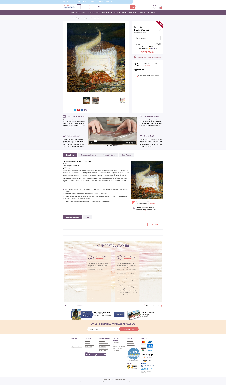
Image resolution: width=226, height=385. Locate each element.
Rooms (84, 12)
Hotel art (102, 341)
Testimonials (116, 350)
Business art (102, 347)
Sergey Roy (69, 163)
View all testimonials (152, 306)
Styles (97, 12)
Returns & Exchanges (119, 346)
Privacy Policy (107, 379)
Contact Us (116, 342)
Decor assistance (118, 348)
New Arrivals (133, 12)
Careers (87, 343)
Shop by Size (79, 18)
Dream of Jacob (97, 18)
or (152, 48)
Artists (72, 12)
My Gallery (130, 341)
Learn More (147, 65)
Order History (131, 345)
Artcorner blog (89, 345)
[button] (148, 275)
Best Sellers (114, 12)
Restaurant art (103, 343)
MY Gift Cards (130, 343)
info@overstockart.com (77, 347)
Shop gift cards (103, 349)
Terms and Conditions (120, 379)
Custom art (102, 351)
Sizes (78, 12)
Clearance (124, 12)
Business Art (152, 12)
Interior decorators (104, 345)
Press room (88, 347)
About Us (87, 341)
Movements (105, 12)
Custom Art (142, 12)
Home (73, 18)
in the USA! (144, 210)
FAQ (114, 344)
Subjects (91, 12)
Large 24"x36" (88, 18)
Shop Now (119, 315)
